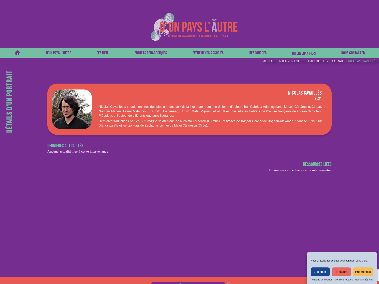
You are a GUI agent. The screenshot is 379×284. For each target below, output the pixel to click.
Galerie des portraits (326, 61)
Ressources (258, 53)
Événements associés (208, 53)
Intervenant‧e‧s (304, 53)
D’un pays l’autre (58, 53)
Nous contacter (353, 53)
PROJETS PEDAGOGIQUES (150, 53)
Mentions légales (343, 279)
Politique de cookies (321, 279)
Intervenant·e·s (292, 61)
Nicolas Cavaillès (362, 61)
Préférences (363, 272)
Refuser (341, 272)
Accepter (320, 272)
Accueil (269, 61)
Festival (103, 53)
